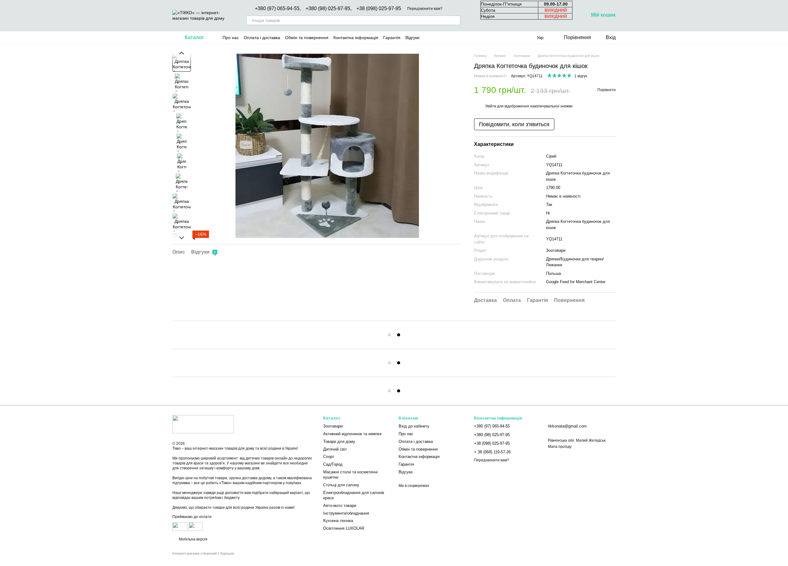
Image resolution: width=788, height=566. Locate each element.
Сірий (551, 156)
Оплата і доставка (262, 37)
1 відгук (580, 76)
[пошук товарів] (455, 20)
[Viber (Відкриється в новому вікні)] (465, 37)
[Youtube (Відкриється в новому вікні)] (450, 37)
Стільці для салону (341, 485)
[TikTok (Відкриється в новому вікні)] (435, 37)
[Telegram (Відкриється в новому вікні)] (457, 37)
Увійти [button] (490, 106)
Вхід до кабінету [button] (414, 426)
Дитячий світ (335, 449)
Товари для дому (339, 441)
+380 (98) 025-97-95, (329, 8)
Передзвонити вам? (424, 8)
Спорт (328, 456)
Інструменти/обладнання (346, 513)
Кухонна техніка (338, 520)
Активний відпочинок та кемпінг (352, 434)
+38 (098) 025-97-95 (378, 8)
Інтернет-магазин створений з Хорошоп (203, 553)
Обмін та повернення (306, 37)
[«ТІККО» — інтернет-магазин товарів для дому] (203, 424)
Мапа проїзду (560, 446)
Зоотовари (555, 250)
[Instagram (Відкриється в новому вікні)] (428, 37)
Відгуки (412, 37)
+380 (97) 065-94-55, (278, 8)
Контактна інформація (355, 37)
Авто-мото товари (339, 505)
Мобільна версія (192, 539)
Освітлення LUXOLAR (343, 528)
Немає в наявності (563, 196)
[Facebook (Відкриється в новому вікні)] (442, 37)
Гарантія (391, 37)
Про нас (231, 37)
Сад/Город (333, 464)
